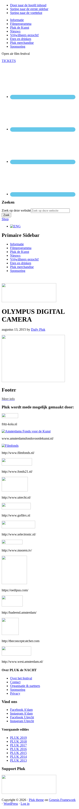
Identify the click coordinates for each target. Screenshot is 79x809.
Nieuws (15, 255)
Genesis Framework (62, 800)
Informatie (17, 244)
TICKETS (9, 61)
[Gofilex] (16, 508)
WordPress (11, 803)
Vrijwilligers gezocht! (24, 259)
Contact (15, 682)
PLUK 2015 (18, 753)
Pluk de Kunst (19, 252)
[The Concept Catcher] (10, 634)
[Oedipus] (14, 583)
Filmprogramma (20, 248)
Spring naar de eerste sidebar (29, 9)
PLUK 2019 (18, 737)
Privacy (15, 693)
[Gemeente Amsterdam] (16, 654)
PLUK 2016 (18, 749)
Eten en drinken (20, 263)
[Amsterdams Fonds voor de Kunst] (26, 431)
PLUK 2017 (18, 745)
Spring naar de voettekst (26, 13)
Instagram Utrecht (22, 721)
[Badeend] (12, 605)
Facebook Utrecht (22, 717)
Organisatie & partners (25, 686)
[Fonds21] (17, 464)
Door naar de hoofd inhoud (28, 5)
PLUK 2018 (18, 741)
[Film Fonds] (10, 445)
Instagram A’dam (21, 713)
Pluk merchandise (22, 267)
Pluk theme (36, 800)
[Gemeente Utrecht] (15, 490)
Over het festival (21, 678)
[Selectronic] (18, 527)
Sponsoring (17, 270)
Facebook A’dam (21, 709)
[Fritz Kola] (10, 417)
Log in (25, 803)
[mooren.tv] (12, 543)
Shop (5, 219)
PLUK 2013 (18, 760)
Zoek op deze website (16, 210)
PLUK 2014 (18, 756)
